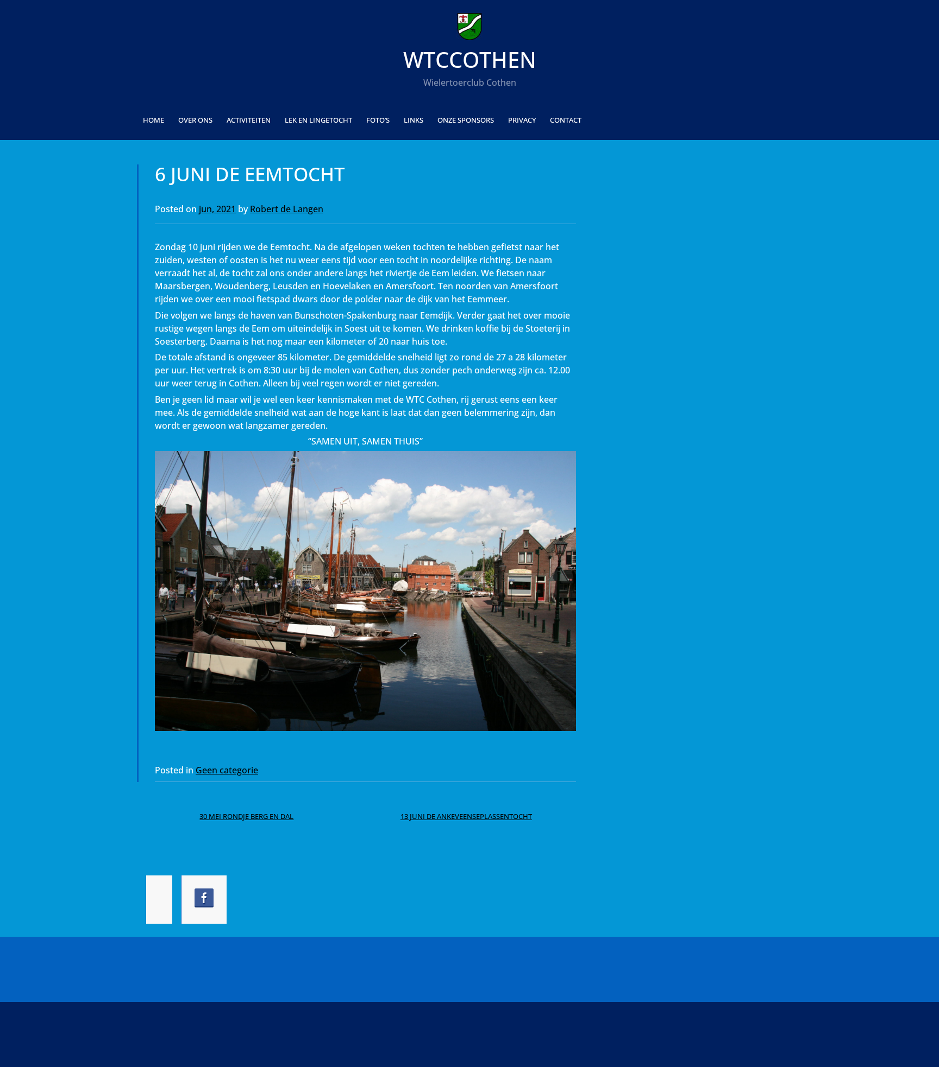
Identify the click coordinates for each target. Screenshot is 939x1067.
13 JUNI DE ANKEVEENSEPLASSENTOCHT (466, 816)
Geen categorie (227, 770)
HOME (153, 120)
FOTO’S (378, 120)
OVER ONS (195, 120)
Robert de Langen (286, 209)
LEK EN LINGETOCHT (318, 120)
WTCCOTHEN (469, 59)
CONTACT (565, 120)
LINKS (413, 120)
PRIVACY (522, 120)
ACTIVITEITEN (249, 120)
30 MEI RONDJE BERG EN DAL (246, 816)
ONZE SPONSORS (465, 120)
